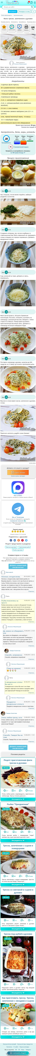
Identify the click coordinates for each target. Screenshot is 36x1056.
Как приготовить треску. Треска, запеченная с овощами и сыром (18, 999)
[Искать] (32, 7)
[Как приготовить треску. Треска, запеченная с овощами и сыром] (18, 1014)
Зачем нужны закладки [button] (18, 476)
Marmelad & (9, 572)
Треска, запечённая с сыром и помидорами (18, 847)
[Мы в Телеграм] (18, 509)
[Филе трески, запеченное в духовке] (18, 47)
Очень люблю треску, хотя (11, 717)
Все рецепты (12, 11)
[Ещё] (33, 11)
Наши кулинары (24, 1047)
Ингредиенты (14, 22)
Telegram (28, 1049)
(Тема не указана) (14, 668)
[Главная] (13, 2)
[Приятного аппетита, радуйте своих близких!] (18, 448)
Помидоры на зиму (24, 11)
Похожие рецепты (5, 22)
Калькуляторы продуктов (25, 1044)
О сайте (15, 1047)
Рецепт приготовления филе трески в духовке (18, 761)
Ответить (31, 591)
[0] (21, 29)
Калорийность (22, 22)
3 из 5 (18, 531)
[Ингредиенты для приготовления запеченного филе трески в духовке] (18, 173)
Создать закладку (19, 472)
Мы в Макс (18, 495)
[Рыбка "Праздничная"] (18, 818)
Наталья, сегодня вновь (10, 576)
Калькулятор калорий (9, 1044)
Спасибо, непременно (13, 655)
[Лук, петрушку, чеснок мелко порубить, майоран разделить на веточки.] (18, 212)
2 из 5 (15, 531)
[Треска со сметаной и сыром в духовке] (18, 906)
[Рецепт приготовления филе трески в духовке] (18, 777)
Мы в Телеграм (18, 517)
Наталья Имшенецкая (14, 626)
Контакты (9, 1047)
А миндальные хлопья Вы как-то (13, 683)
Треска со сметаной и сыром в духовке (18, 891)
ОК (19, 1049)
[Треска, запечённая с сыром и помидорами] (18, 862)
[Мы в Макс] (18, 487)
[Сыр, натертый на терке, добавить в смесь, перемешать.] (18, 293)
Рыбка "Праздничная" (18, 804)
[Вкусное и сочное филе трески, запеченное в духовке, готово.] (18, 418)
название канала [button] (17, 521)
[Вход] (34, 2)
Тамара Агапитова (15, 650)
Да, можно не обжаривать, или (13, 632)
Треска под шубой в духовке (18, 933)
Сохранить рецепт (19, 1053)
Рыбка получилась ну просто (9, 601)
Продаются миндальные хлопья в (15, 703)
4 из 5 (20, 531)
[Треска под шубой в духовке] (18, 959)
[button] (26, 30)
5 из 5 (23, 531)
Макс (22, 1049)
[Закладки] (31, 2)
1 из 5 (12, 531)
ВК (16, 1049)
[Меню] (2, 2)
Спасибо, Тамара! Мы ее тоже (13, 736)
